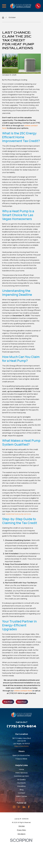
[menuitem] (21, 826)
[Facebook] (29, 807)
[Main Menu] (4, 6)
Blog (21, 789)
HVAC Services (21, 773)
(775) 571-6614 (21, 726)
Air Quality (21, 779)
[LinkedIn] (24, 807)
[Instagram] (14, 807)
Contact (21, 793)
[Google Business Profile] (19, 807)
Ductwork (21, 783)
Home (21, 769)
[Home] (20, 6)
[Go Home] (3, 17)
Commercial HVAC (21, 776)
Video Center (21, 796)
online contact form (23, 690)
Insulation (21, 786)
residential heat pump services (18, 514)
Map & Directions (21, 746)
